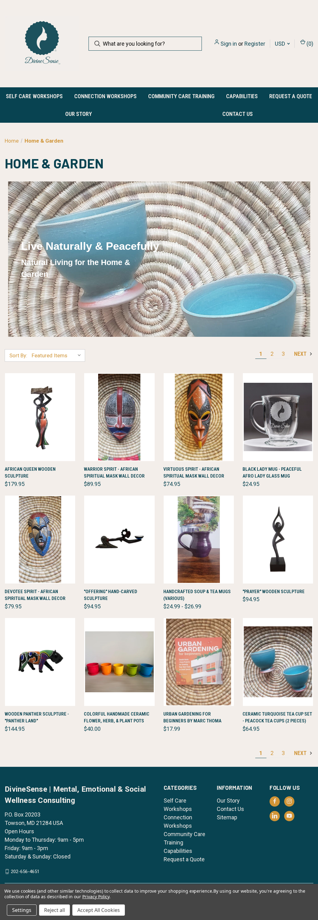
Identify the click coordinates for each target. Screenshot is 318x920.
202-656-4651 (25, 871)
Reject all (54, 910)
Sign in (228, 43)
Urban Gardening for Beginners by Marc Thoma (192, 717)
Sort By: (18, 355)
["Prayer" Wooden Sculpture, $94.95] (278, 540)
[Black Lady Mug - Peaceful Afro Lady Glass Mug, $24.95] (278, 417)
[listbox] (58, 355)
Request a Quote (290, 96)
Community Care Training (181, 96)
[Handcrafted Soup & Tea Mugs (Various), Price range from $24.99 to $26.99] (199, 540)
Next (301, 353)
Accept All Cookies (98, 910)
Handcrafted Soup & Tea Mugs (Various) (197, 595)
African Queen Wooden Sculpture (30, 472)
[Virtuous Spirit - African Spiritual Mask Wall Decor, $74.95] (199, 417)
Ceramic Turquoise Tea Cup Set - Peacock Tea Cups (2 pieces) (277, 717)
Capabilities (242, 96)
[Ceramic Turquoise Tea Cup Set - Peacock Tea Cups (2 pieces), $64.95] (278, 662)
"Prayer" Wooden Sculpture (274, 591)
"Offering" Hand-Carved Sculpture (110, 595)
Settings (21, 910)
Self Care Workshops (34, 96)
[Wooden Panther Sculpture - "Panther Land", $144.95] (40, 662)
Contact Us (237, 114)
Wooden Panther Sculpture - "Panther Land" (37, 717)
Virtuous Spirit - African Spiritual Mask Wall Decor (193, 472)
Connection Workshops (105, 96)
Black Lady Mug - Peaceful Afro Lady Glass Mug (272, 472)
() (309, 43)
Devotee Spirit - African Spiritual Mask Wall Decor (35, 595)
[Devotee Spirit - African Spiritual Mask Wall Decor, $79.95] (40, 540)
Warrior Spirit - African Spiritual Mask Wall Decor (114, 472)
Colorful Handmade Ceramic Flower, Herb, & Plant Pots (116, 717)
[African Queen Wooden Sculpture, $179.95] (40, 417)
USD (280, 43)
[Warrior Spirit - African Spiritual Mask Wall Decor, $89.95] (119, 417)
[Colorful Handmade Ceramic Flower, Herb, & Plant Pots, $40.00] (119, 662)
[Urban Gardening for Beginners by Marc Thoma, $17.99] (199, 662)
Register (254, 43)
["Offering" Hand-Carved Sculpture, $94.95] (119, 540)
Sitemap (227, 817)
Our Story (78, 114)
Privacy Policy (95, 896)
